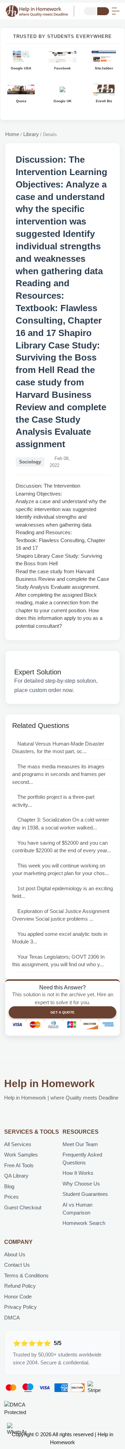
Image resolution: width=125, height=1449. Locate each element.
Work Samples (21, 1155)
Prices (11, 1197)
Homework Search (83, 1223)
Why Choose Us (81, 1184)
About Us (14, 1254)
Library (31, 134)
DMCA (12, 1318)
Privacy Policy (20, 1307)
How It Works (77, 1173)
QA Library (16, 1176)
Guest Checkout (22, 1207)
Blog (9, 1186)
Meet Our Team (80, 1144)
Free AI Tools (19, 1165)
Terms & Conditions (26, 1275)
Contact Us (17, 1265)
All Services (17, 1144)
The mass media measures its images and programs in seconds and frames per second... (59, 774)
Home (12, 134)
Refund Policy (20, 1286)
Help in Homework (49, 1083)
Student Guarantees (85, 1194)
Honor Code (18, 1296)
